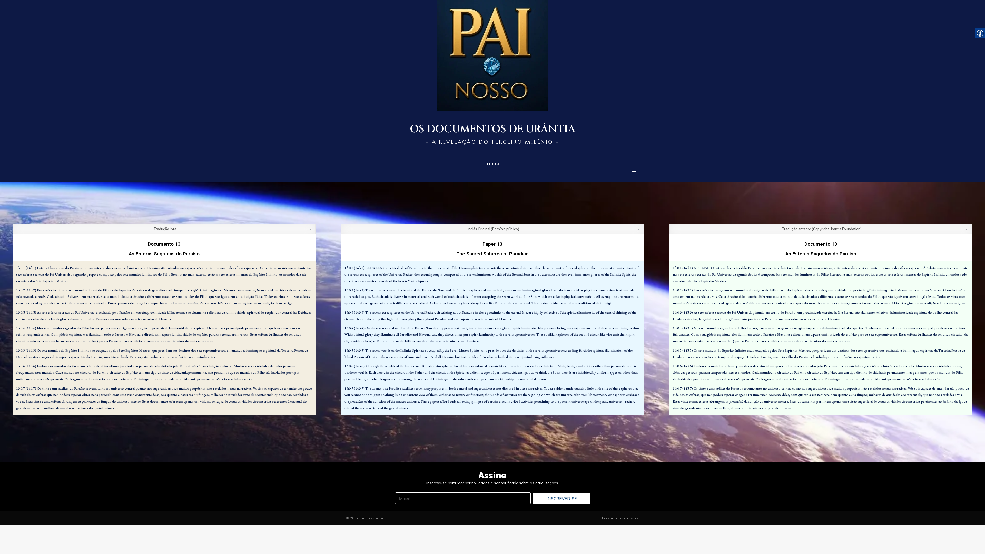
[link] (977, 546)
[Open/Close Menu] (634, 170)
